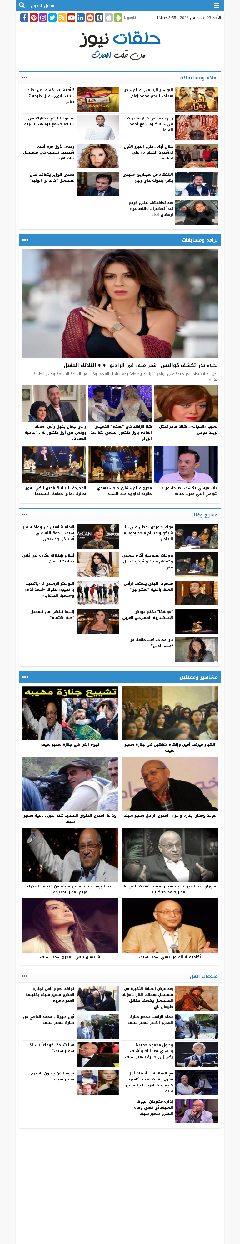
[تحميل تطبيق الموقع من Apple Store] (108, 17)
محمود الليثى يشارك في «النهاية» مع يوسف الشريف (48, 121)
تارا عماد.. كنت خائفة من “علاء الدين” (151, 642)
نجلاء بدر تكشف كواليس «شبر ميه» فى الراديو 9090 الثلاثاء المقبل (141, 365)
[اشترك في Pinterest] (33, 17)
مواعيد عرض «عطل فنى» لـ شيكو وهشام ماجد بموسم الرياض (148, 533)
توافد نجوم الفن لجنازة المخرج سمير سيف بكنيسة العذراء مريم (49, 994)
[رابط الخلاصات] (61, 17)
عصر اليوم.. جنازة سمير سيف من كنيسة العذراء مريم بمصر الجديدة (70, 889)
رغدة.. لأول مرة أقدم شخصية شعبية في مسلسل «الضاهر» (48, 152)
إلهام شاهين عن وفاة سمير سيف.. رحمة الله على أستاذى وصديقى (48, 533)
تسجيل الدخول (43, 5)
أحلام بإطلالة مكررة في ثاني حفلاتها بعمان (48, 558)
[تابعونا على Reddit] (89, 17)
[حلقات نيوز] (120, 45)
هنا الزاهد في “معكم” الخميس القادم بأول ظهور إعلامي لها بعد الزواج (121, 432)
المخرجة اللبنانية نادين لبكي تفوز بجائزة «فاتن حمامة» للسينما (56, 490)
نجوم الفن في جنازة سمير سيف (70, 744)
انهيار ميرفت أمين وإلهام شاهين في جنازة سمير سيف (170, 747)
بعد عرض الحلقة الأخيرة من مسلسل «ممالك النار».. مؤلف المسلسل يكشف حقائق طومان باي (147, 997)
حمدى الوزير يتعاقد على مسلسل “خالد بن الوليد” (51, 177)
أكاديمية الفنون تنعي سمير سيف (170, 957)
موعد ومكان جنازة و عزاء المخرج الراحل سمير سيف (169, 815)
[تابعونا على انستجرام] (42, 17)
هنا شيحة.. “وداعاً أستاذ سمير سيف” (51, 1048)
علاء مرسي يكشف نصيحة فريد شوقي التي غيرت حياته (189, 490)
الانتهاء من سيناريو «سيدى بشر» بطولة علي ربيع (147, 177)
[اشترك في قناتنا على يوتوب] (70, 17)
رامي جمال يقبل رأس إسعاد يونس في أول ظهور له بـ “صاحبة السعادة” (55, 432)
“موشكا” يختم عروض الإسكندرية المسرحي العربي (147, 614)
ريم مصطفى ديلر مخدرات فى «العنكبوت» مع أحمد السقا (150, 124)
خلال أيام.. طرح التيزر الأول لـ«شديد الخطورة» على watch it (148, 152)
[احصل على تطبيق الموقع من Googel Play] (117, 17)
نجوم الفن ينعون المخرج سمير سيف (52, 1076)
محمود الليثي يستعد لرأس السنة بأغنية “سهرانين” (148, 586)
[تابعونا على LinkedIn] (80, 17)
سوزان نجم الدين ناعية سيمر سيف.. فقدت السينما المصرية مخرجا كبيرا (170, 889)
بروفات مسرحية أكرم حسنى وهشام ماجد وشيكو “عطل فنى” (147, 561)
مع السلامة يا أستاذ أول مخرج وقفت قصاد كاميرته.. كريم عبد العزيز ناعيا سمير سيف (148, 1082)
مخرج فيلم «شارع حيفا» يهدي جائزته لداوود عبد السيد (124, 490)
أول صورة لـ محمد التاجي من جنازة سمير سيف (49, 1019)
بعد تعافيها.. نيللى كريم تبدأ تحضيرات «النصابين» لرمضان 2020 (151, 208)
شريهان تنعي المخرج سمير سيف (70, 957)
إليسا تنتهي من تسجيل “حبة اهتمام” (52, 614)
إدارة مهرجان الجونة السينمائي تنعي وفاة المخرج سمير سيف (153, 1107)
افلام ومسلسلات (198, 77)
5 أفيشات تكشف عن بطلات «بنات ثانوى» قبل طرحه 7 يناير (49, 95)
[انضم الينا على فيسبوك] (23, 17)
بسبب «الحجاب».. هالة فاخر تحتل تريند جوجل (188, 429)
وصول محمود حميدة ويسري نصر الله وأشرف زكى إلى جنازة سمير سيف (149, 1051)
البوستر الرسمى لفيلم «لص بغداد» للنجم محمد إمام (148, 92)
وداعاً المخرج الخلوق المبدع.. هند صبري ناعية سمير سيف (70, 818)
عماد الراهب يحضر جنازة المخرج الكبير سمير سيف (150, 1019)
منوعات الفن (204, 976)
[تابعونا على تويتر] (52, 17)
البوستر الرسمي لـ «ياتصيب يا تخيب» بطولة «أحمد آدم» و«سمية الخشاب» (49, 589)
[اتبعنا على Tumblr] (98, 17)
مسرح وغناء (204, 514)
